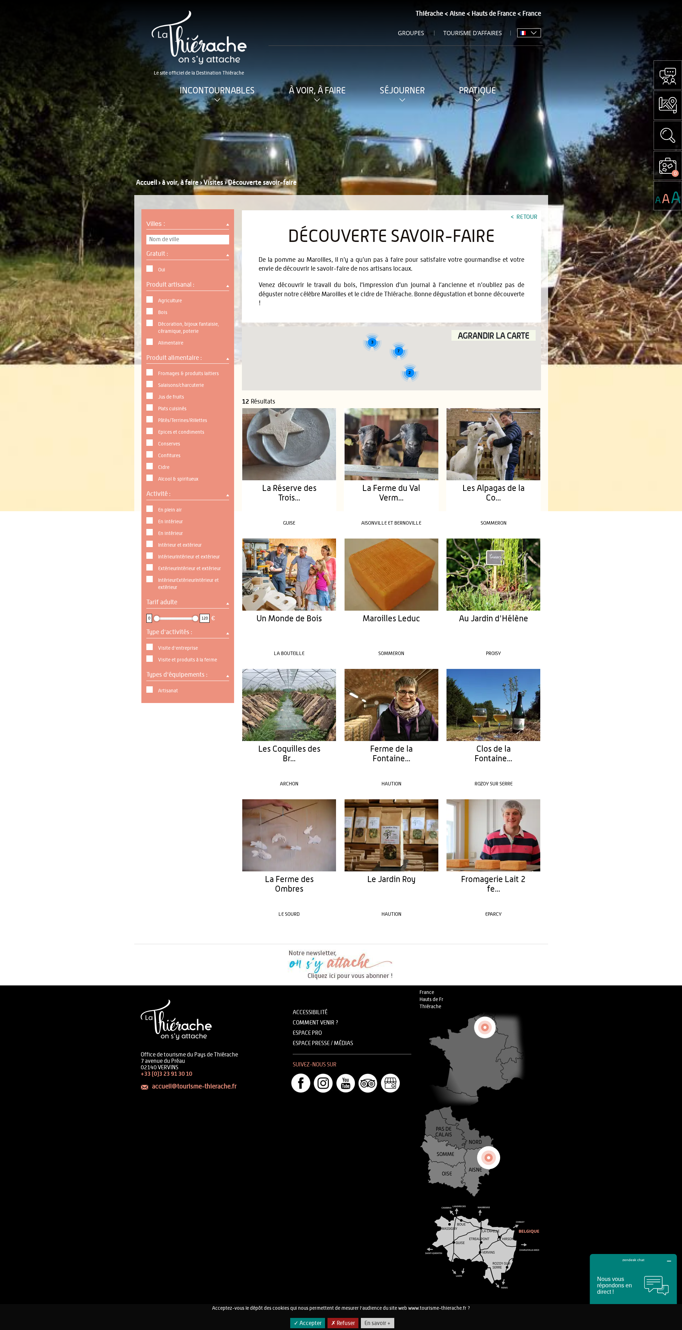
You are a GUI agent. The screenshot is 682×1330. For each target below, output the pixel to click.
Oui (161, 269)
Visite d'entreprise (178, 648)
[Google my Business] (390, 1083)
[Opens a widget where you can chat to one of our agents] (633, 1289)
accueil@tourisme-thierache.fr (194, 1086)
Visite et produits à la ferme (187, 660)
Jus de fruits (171, 397)
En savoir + (377, 1323)
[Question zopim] (668, 75)
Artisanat (168, 690)
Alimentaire (170, 343)
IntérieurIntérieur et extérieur (189, 557)
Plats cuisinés (172, 408)
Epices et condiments (181, 432)
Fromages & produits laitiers (188, 373)
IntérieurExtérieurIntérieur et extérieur (188, 584)
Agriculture (170, 300)
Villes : (156, 223)
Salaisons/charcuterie (181, 385)
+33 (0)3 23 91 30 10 (166, 1074)
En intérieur (170, 521)
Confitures (169, 455)
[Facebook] (300, 1083)
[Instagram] (323, 1083)
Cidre (163, 467)
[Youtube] (345, 1083)
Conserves (169, 444)
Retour (526, 217)
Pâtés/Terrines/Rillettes (182, 420)
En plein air (170, 510)
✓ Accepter (307, 1323)
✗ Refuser (343, 1323)
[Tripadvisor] (368, 1083)
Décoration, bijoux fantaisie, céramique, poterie (188, 328)
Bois (162, 312)
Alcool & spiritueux (178, 479)
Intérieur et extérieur (180, 545)
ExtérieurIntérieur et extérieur (189, 568)
